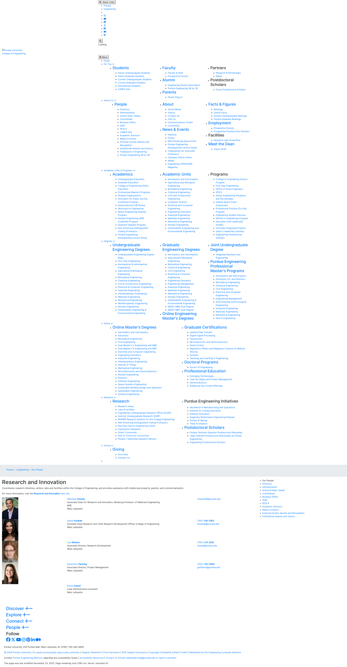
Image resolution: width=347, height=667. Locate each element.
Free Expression (111, 652)
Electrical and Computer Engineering (137, 351)
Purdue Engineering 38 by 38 (183, 88)
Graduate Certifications (205, 327)
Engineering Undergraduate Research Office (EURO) (144, 412)
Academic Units (176, 174)
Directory (125, 109)
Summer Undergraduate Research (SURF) (139, 416)
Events (171, 137)
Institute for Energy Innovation (205, 410)
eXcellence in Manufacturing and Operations (212, 407)
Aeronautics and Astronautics (183, 179)
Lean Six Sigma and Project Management (211, 379)
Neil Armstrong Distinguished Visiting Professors (143, 422)
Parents (169, 92)
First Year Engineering (129, 261)
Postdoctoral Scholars (204, 427)
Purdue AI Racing (198, 420)
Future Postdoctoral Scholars (231, 89)
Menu (104, 57)
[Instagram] (105, 15)
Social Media (174, 109)
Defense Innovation (200, 414)
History (171, 112)
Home (107, 60)
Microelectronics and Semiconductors (137, 371)
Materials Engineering (179, 218)
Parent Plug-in (175, 97)
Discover (15, 608)
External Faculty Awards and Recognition (283, 513)
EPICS (219, 192)
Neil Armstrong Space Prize (182, 141)
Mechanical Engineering (180, 221)
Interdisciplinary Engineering (132, 293)
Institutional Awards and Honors (136, 148)
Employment (219, 123)
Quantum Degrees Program (132, 224)
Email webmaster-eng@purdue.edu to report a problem (147, 657)
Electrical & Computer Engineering (135, 287)
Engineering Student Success (231, 215)
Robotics (122, 377)
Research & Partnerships (228, 72)
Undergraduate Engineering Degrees (131, 247)
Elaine (74, 585)
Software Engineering (129, 381)
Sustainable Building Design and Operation (140, 387)
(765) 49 (205, 520)
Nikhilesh (76, 499)
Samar (74, 520)
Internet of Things (127, 364)
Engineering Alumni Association (184, 85)
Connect (15, 621)
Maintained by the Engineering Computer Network (215, 652)
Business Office (128, 122)
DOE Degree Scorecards (134, 652)
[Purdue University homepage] (12, 50)
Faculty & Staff (175, 72)
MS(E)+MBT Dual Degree (181, 309)
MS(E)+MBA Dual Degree (181, 306)
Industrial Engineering (179, 215)
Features (172, 134)
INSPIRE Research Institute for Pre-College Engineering (146, 419)
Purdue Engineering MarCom (27, 657)
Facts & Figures (222, 104)
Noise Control (197, 345)
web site (51, 493)
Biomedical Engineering (180, 189)
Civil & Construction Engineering (134, 283)
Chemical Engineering (179, 192)
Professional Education (205, 371)
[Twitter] (105, 25)
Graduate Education (128, 182)
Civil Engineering (176, 270)
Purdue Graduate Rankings (227, 119)
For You (108, 64)
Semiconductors (198, 382)
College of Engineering (13, 53)
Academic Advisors (130, 135)
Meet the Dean (221, 144)
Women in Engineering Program (232, 218)
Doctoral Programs (201, 362)
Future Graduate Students (131, 76)
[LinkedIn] (105, 28)
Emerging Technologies (202, 376)
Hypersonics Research (129, 429)
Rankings (218, 109)
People (121, 104)
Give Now (123, 454)
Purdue (107, 5)
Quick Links (107, 2)
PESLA (123, 129)
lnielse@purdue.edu (207, 545)
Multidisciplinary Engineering (132, 303)
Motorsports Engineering (131, 208)
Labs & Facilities (126, 409)
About (168, 104)
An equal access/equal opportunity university (56, 652)
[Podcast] (105, 35)
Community (174, 125)
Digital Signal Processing (202, 335)
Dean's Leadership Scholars (230, 231)
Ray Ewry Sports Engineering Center (136, 425)
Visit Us (172, 119)
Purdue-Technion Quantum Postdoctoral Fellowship (216, 432)
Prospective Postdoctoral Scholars (231, 131)
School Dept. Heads (130, 115)
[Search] (100, 41)
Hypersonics (196, 338)
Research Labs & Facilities (227, 140)
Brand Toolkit (180, 652)
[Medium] (105, 31)
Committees (126, 119)
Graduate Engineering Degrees (181, 247)
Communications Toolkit (180, 122)
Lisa (73, 542)
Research (109, 397)
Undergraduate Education (131, 179)
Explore (14, 614)
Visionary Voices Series (180, 157)
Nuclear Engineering (178, 224)
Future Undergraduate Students (134, 72)
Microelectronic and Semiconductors (209, 342)
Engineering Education (179, 211)
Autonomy (123, 335)
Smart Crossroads (127, 432)
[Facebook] (105, 22)
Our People (37, 469)
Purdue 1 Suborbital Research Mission (137, 438)
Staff (122, 125)
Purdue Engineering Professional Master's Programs (228, 266)
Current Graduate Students (132, 82)
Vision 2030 (220, 149)
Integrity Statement (91, 652)
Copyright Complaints (160, 652)
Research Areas (126, 406)
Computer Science (177, 202)
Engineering (110, 9)
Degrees (108, 241)
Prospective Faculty (178, 76)
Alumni (168, 80)
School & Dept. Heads (273, 490)
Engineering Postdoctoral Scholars (207, 442)
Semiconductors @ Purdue (131, 205)
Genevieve (77, 564)
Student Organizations (129, 195)
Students (121, 68)
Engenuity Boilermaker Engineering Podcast (212, 417)
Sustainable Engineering (130, 390)
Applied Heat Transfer (201, 332)
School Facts (220, 112)
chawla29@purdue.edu (209, 499)
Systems (194, 355)
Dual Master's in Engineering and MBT (137, 348)
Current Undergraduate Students (135, 79)
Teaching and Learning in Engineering (209, 358)
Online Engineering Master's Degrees (179, 316)
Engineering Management (181, 283)
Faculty (169, 68)
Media (219, 76)
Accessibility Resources (92, 657)
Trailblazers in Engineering (133, 151)
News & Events (175, 129)
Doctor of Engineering (201, 367)
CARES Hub (124, 89)
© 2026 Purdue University (17, 652)
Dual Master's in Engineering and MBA (137, 345)
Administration (127, 112)
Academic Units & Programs (118, 170)
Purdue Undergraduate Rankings (230, 115)
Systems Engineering (128, 394)
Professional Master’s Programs (134, 192)
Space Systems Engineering (132, 384)
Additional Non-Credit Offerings (206, 385)
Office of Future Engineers (229, 189)
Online (107, 323)
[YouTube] (105, 18)
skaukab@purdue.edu (208, 524)
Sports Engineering (225, 318)
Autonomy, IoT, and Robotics (230, 279)
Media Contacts (128, 138)
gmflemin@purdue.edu (208, 567)
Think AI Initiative (198, 423)
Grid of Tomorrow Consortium (133, 435)
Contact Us (173, 115)
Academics (123, 174)
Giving (107, 445)
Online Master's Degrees (134, 327)
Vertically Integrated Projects (231, 228)
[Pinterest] (28, 640)
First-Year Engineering (227, 185)
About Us (109, 100)
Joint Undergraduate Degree (229, 247)
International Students (129, 86)
